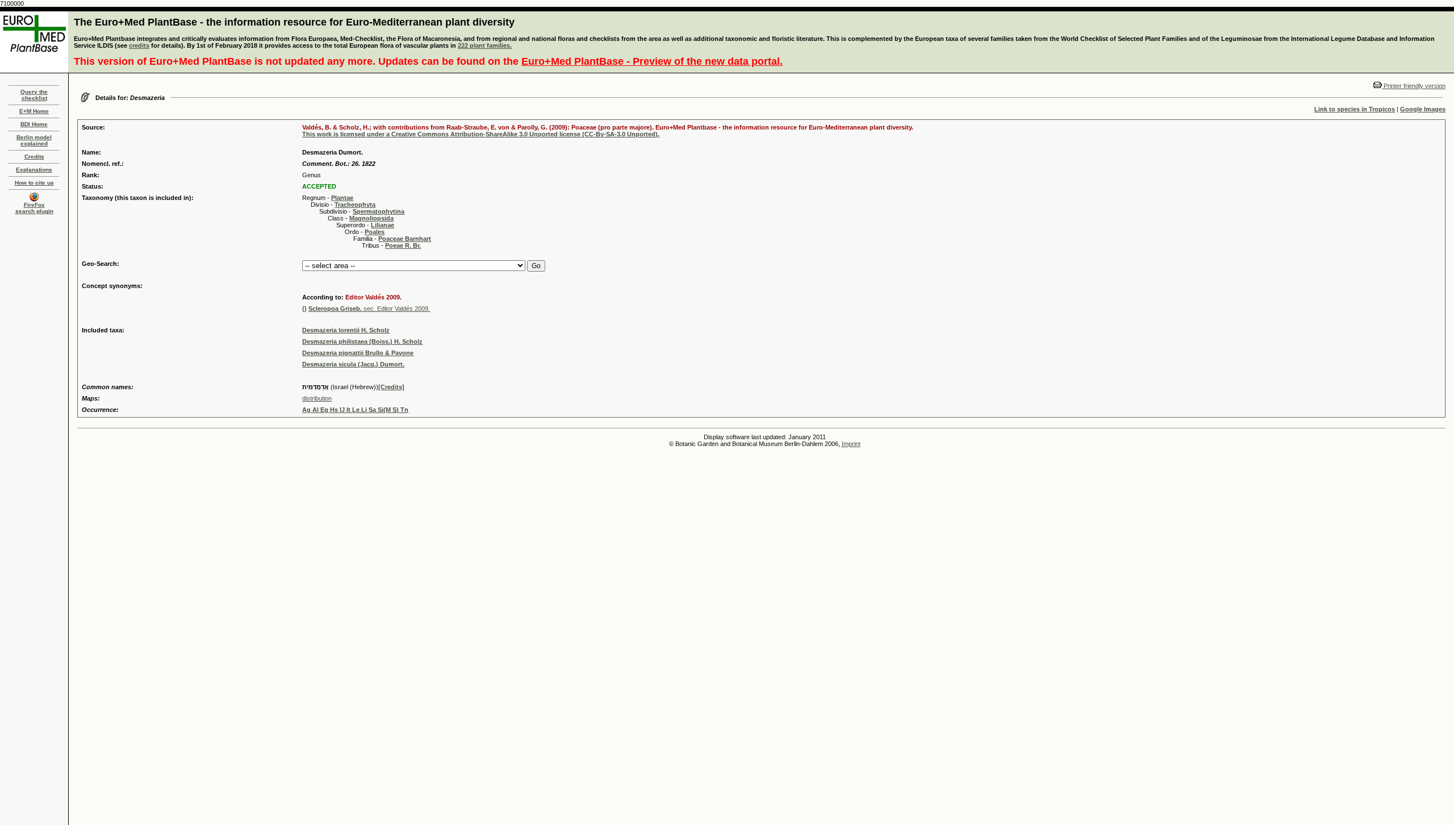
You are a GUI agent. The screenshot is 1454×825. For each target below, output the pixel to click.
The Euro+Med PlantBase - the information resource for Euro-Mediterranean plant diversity (294, 22)
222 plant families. (485, 45)
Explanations (34, 169)
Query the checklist (34, 95)
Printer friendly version (1413, 85)
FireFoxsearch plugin (34, 208)
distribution (317, 398)
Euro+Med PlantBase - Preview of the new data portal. (652, 61)
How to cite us (34, 183)
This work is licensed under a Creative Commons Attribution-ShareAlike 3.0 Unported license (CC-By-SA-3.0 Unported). (480, 134)
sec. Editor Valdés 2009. (369, 308)
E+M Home (34, 111)
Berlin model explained (34, 140)
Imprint (851, 443)
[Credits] (391, 387)
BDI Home (34, 124)
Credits (34, 156)
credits (139, 45)
